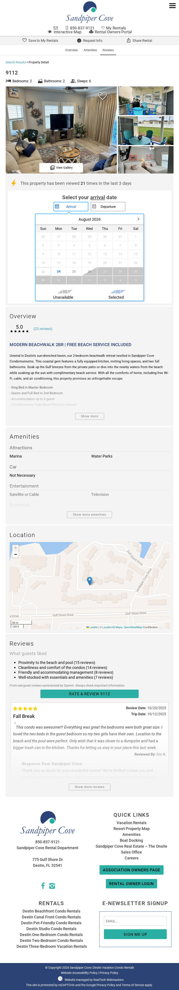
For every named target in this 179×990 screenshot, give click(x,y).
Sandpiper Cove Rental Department (47, 847)
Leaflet (93, 627)
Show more (89, 416)
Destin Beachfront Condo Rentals (51, 911)
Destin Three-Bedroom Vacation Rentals (51, 946)
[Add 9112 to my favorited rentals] (102, 96)
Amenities (90, 50)
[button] (172, 20)
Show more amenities (89, 515)
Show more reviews (90, 787)
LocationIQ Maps (112, 627)
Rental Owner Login (131, 883)
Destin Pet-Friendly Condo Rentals (51, 922)
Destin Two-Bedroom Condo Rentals (51, 940)
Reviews (108, 50)
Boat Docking (131, 840)
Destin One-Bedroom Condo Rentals (51, 934)
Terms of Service (133, 985)
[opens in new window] (43, 886)
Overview (71, 50)
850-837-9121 (47, 841)
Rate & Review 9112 (89, 693)
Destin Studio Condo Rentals (51, 928)
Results (16, 62)
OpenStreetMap (133, 627)
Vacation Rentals (131, 822)
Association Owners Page (131, 869)
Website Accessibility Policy (79, 973)
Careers (131, 857)
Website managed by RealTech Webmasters (94, 980)
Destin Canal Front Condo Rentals (51, 916)
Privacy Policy (109, 973)
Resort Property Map (132, 828)
